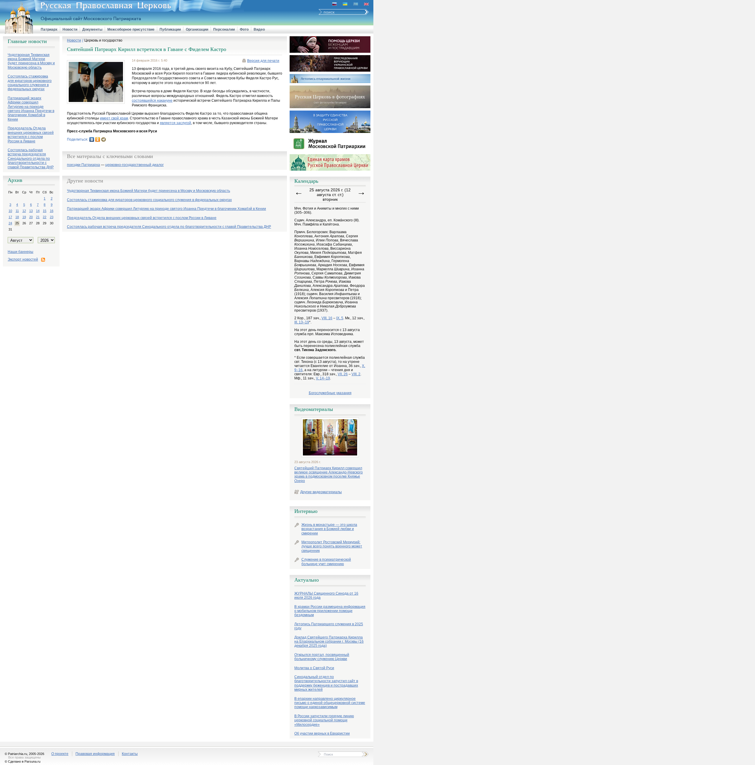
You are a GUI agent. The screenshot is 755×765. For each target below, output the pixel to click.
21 (38, 217)
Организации (197, 29)
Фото (244, 29)
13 (31, 211)
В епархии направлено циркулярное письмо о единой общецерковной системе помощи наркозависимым (329, 703)
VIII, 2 (356, 374)
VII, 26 (343, 374)
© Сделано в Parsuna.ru (22, 761)
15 (44, 211)
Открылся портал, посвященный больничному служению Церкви (321, 657)
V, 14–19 (323, 378)
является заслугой (175, 123)
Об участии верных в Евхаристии (322, 733)
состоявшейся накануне (152, 100)
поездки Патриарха (83, 165)
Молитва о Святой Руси (314, 668)
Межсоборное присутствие (131, 29)
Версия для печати (263, 61)
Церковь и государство (103, 40)
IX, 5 (339, 318)
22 (44, 217)
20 (31, 217)
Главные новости (27, 41)
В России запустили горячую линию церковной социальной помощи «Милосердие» (324, 720)
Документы (92, 29)
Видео (259, 29)
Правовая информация (95, 754)
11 (17, 211)
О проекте (59, 754)
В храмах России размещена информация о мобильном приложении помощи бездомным (329, 611)
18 (17, 217)
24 (10, 223)
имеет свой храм (114, 118)
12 (24, 211)
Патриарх (49, 29)
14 (38, 211)
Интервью (305, 511)
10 (10, 211)
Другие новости (85, 181)
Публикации (170, 29)
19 (24, 217)
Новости (70, 29)
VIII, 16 (326, 318)
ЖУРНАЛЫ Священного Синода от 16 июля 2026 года (326, 595)
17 (10, 217)
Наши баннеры (20, 252)
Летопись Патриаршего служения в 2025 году (328, 626)
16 (51, 211)
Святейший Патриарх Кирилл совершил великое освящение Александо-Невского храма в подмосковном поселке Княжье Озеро (328, 474)
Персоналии (224, 29)
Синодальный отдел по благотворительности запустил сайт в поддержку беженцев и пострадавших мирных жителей (326, 683)
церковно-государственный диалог (134, 165)
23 (51, 217)
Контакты (130, 754)
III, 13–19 (301, 322)
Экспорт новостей (23, 259)
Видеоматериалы (313, 409)
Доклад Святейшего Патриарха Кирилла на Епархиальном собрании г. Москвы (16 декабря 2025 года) (329, 641)
